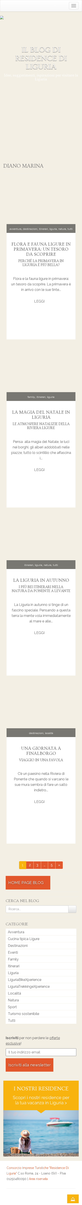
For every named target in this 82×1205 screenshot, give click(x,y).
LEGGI (39, 301)
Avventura (15, 228)
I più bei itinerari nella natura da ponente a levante (41, 589)
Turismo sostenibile (23, 1014)
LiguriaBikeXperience (24, 980)
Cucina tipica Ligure (23, 939)
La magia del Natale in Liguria (41, 415)
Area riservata (38, 1179)
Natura (62, 228)
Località (49, 733)
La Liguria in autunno (41, 580)
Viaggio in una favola (41, 760)
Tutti (70, 228)
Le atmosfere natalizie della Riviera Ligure (41, 426)
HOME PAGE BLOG (26, 882)
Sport (12, 1007)
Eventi (13, 952)
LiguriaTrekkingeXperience (29, 986)
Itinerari (43, 228)
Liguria (53, 228)
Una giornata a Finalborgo (41, 751)
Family (31, 397)
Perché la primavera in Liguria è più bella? (41, 263)
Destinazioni (30, 228)
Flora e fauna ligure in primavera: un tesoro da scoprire (41, 249)
